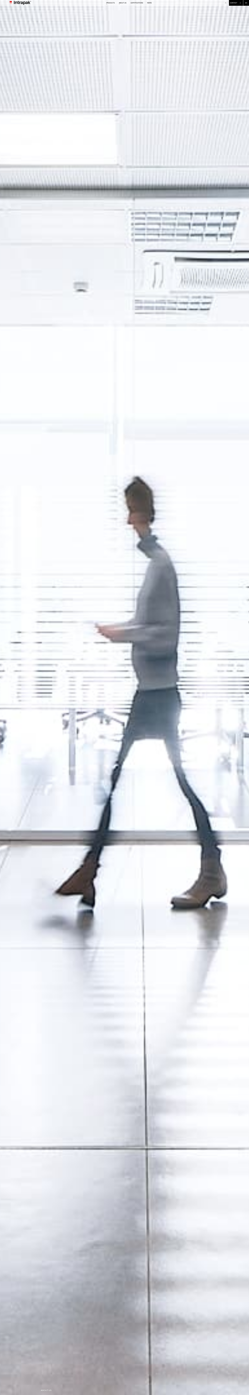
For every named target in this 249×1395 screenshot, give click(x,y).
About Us (122, 3)
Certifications (137, 3)
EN (246, 3)
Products (110, 3)
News (149, 3)
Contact (233, 3)
